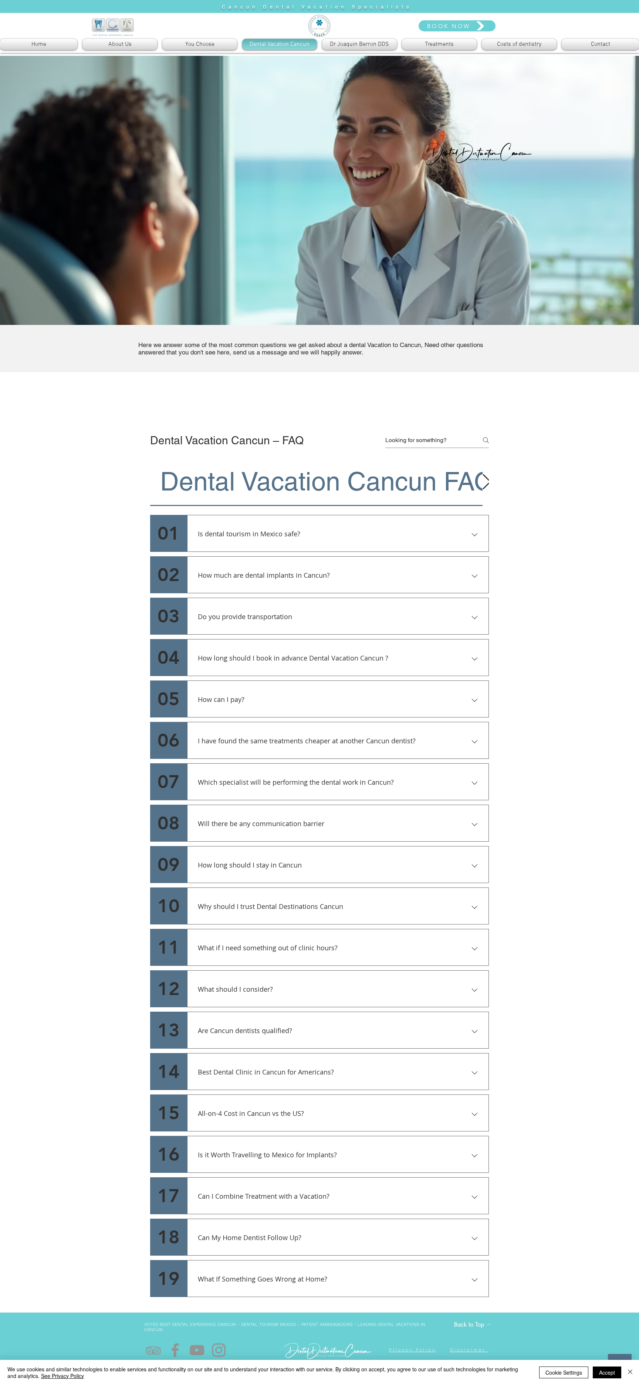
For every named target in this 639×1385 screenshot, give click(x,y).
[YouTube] (197, 1350)
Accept (607, 1372)
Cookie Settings (563, 1372)
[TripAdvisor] (153, 1350)
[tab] (327, 481)
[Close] (630, 1372)
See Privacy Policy (62, 1375)
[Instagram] (219, 1350)
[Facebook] (175, 1350)
